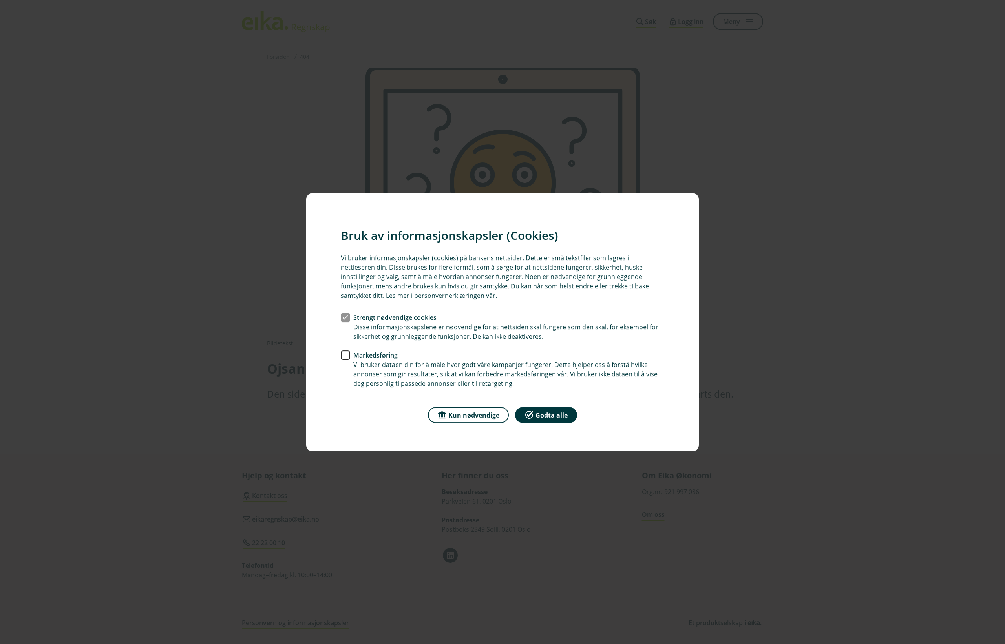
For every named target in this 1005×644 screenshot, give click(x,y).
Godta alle (551, 414)
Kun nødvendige (473, 414)
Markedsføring (375, 354)
